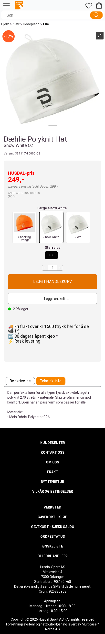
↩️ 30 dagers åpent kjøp (32, 336)
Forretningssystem (20, 624)
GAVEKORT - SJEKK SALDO (52, 527)
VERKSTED (52, 507)
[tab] (20, 381)
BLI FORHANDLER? (53, 556)
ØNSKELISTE (52, 546)
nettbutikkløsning (54, 624)
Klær (16, 24)
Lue (46, 24)
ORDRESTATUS (52, 536)
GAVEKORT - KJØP (52, 517)
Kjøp (52, 281)
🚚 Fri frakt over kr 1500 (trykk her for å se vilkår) (48, 329)
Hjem (5, 24)
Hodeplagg (31, 24)
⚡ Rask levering (24, 341)
